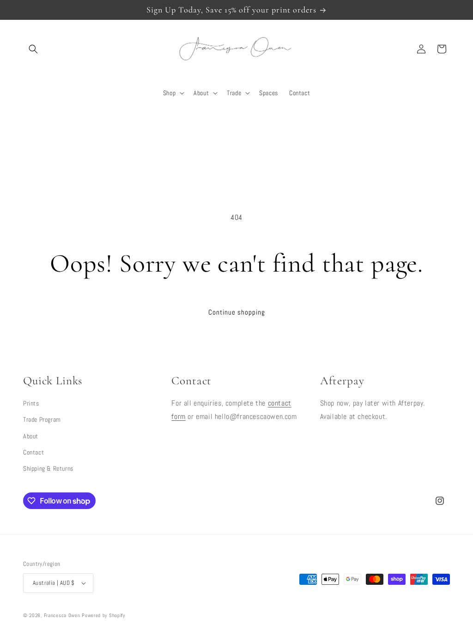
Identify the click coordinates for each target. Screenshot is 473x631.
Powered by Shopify (103, 615)
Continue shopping (236, 312)
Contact (33, 452)
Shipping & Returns (48, 468)
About (30, 436)
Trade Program (42, 419)
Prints (31, 403)
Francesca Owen (62, 615)
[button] (33, 49)
